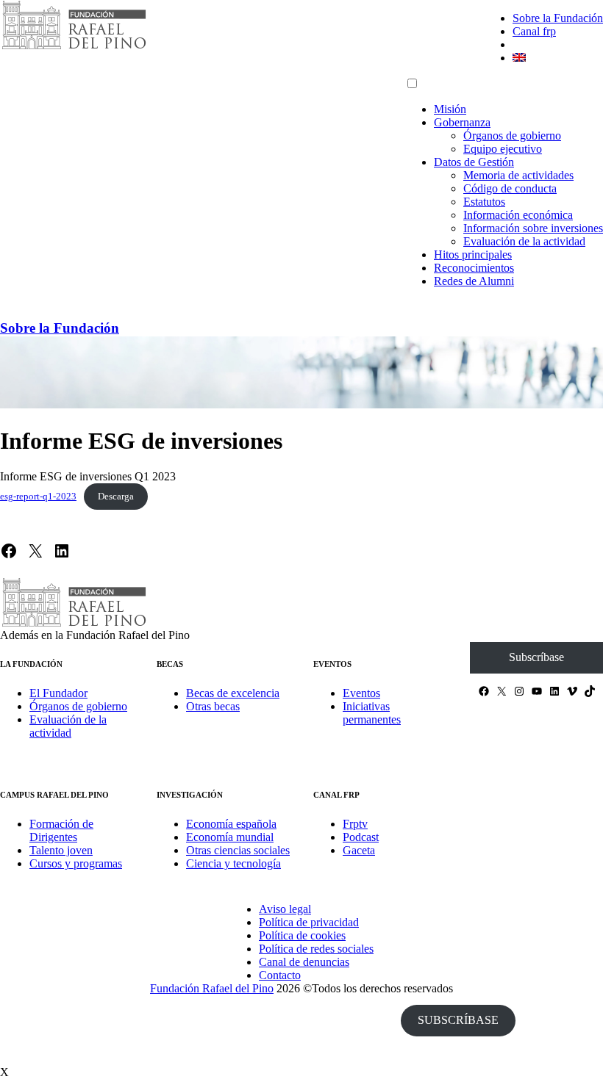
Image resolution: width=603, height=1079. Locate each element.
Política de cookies (302, 935)
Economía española (231, 824)
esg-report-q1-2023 (38, 496)
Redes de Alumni (474, 281)
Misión (450, 109)
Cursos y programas (75, 863)
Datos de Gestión (474, 162)
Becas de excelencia (232, 693)
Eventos (361, 693)
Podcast (361, 837)
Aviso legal (285, 909)
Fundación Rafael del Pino (212, 988)
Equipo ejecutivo (502, 148)
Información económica (518, 215)
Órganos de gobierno (512, 135)
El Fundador (58, 693)
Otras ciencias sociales (238, 850)
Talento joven (61, 850)
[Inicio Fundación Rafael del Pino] (73, 47)
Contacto (280, 975)
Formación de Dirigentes (61, 830)
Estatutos (484, 201)
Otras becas (213, 706)
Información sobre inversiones (533, 228)
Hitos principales (473, 254)
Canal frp (534, 31)
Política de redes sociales (316, 948)
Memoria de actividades (518, 175)
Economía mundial (230, 837)
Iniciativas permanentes (372, 713)
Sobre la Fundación (558, 18)
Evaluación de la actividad (524, 241)
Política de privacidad (309, 922)
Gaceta (359, 850)
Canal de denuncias (304, 962)
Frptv (355, 824)
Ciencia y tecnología (233, 863)
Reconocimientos (474, 267)
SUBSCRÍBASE (458, 1020)
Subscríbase (536, 657)
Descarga (116, 496)
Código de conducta (510, 188)
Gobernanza (462, 122)
